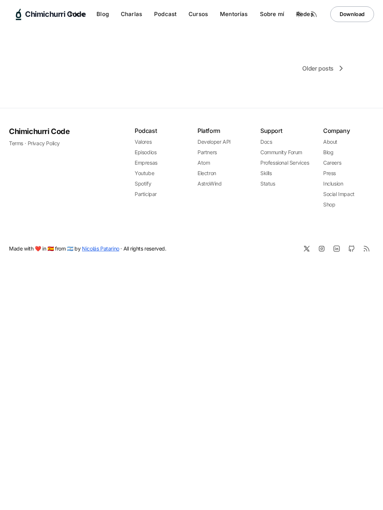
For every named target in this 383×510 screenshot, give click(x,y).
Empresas (146, 162)
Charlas (131, 14)
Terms (16, 143)
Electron (206, 173)
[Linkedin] (336, 248)
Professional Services (284, 162)
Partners (207, 152)
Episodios (145, 152)
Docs (266, 142)
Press (329, 173)
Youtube (144, 173)
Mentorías (234, 14)
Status (267, 183)
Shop (329, 204)
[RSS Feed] (313, 14)
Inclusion (333, 183)
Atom (203, 162)
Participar (146, 194)
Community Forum (281, 152)
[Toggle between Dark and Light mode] (298, 14)
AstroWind (209, 183)
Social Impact (339, 194)
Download (352, 14)
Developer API (214, 142)
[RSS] (366, 248)
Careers (332, 162)
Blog (102, 14)
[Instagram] (321, 248)
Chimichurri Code (39, 131)
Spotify (143, 183)
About (330, 142)
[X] (306, 248)
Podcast (165, 14)
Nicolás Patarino (100, 248)
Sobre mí (272, 14)
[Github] (351, 248)
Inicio (77, 14)
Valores (143, 142)
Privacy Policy (44, 143)
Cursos (198, 14)
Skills (266, 173)
